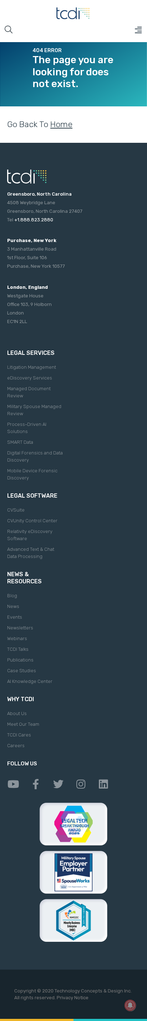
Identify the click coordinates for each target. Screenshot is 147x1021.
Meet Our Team (23, 724)
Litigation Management (31, 367)
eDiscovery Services (29, 378)
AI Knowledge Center (29, 681)
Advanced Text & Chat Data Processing (30, 553)
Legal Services (31, 352)
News (13, 606)
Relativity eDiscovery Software (29, 535)
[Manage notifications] (130, 1005)
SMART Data (20, 442)
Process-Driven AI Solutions (26, 428)
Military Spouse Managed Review (34, 410)
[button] (138, 30)
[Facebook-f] (35, 784)
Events (14, 617)
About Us (17, 713)
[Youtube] (13, 784)
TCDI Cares (19, 735)
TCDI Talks (18, 649)
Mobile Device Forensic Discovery (32, 474)
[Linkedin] (103, 784)
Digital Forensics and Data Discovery (35, 456)
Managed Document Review (29, 392)
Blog (12, 595)
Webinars (17, 638)
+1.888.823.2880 (33, 219)
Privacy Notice (72, 997)
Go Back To (39, 124)
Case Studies (21, 670)
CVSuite (16, 510)
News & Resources (24, 578)
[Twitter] (58, 784)
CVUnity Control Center (32, 520)
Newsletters (20, 627)
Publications (20, 660)
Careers (16, 745)
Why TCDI (20, 699)
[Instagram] (80, 784)
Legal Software (32, 495)
